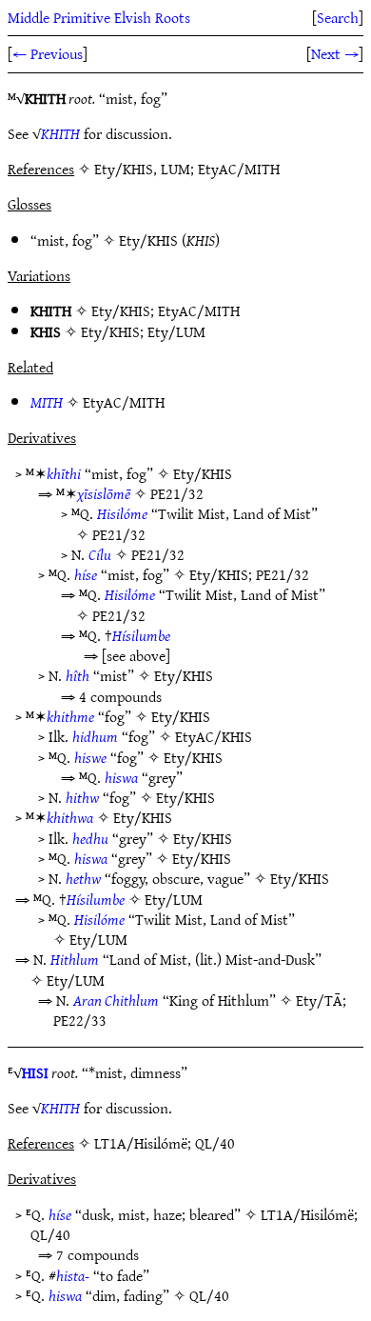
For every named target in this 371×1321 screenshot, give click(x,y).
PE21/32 (177, 493)
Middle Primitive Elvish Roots (99, 17)
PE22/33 (80, 1020)
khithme (70, 716)
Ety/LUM (176, 331)
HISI (35, 1072)
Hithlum (74, 959)
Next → (335, 53)
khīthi (64, 473)
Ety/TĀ (319, 1000)
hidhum (95, 736)
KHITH (60, 133)
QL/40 (50, 1234)
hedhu (90, 838)
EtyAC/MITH (199, 310)
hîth (77, 675)
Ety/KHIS (148, 240)
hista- (72, 1275)
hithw (82, 797)
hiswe (90, 757)
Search (338, 17)
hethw (83, 878)
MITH (46, 402)
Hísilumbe (141, 635)
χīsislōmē (103, 493)
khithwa (70, 817)
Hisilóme (122, 513)
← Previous (47, 53)
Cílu (99, 554)
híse (85, 574)
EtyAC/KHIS (213, 736)
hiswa (121, 777)
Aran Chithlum (116, 1000)
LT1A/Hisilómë (307, 1214)
